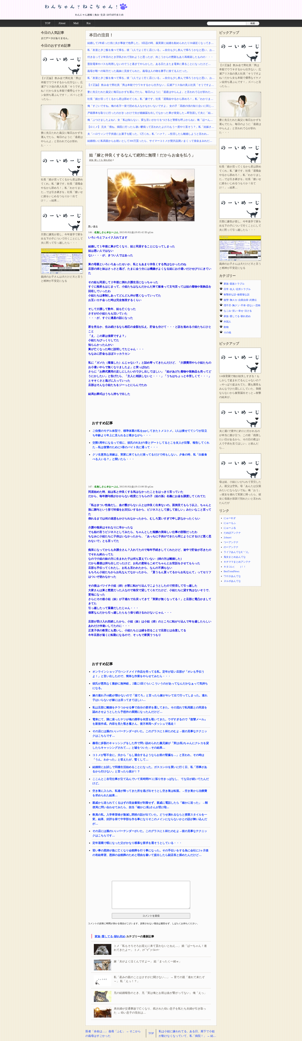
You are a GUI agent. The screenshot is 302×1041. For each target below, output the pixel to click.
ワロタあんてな (232, 576)
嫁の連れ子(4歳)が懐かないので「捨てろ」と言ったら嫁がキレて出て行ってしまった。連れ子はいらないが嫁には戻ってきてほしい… (149, 697)
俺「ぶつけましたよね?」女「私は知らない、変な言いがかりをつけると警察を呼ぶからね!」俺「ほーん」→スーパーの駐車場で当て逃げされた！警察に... (151, 120)
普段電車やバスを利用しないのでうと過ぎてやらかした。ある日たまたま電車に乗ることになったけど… (149, 64)
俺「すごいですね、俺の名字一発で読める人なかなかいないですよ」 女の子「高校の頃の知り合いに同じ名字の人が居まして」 (151, 106)
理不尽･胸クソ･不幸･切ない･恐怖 (242, 305)
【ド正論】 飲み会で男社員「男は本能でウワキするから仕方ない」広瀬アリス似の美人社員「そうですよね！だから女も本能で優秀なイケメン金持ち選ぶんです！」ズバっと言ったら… (151, 85)
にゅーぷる (230, 528)
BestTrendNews (231, 571)
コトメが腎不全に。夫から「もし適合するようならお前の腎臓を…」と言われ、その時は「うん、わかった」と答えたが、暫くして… (148, 757)
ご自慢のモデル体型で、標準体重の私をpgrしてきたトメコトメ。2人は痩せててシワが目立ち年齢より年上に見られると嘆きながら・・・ (149, 433)
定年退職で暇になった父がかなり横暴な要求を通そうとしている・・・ (137, 842)
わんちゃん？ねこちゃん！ (85, 10)
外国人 (227, 321)
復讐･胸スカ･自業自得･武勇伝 (240, 300)
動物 (226, 327)
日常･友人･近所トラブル (237, 289)
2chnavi (227, 537)
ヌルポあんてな (232, 581)
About (61, 23)
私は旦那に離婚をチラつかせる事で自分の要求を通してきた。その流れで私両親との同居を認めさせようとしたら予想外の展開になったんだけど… (149, 709)
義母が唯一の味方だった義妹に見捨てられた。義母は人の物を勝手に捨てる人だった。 (138, 71)
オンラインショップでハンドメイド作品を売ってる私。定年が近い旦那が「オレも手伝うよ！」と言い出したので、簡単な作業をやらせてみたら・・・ (148, 674)
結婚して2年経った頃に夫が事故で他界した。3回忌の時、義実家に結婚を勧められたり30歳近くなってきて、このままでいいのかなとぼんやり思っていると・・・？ (151, 43)
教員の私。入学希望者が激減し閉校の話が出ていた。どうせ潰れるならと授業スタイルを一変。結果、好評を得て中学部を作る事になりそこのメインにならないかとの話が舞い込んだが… (149, 819)
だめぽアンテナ (232, 533)
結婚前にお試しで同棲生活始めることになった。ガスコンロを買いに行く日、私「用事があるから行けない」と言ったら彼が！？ (149, 769)
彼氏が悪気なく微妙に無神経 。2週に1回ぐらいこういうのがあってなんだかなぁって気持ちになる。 (150, 686)
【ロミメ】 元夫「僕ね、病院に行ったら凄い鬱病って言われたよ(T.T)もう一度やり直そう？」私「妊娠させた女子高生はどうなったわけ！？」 (151, 126)
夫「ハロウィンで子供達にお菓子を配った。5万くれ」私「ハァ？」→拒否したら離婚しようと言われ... (148, 133)
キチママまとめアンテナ (237, 562)
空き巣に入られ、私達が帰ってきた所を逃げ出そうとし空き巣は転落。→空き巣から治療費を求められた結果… (149, 793)
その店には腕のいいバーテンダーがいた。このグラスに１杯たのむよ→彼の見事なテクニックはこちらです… (149, 733)
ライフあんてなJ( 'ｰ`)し (236, 552)
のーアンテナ (231, 547)
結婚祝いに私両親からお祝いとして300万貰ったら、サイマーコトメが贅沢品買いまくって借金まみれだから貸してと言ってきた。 (151, 140)
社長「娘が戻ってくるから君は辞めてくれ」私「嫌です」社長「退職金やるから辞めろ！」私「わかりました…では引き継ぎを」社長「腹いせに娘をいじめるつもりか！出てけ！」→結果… (151, 99)
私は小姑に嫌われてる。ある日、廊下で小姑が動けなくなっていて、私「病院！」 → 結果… (187, 1034)
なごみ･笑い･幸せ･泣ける (238, 311)
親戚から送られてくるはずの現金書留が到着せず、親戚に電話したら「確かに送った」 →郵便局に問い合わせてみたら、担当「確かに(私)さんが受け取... (150, 805)
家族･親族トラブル (234, 283)
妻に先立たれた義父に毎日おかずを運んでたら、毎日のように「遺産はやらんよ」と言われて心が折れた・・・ (151, 92)
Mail (75, 23)
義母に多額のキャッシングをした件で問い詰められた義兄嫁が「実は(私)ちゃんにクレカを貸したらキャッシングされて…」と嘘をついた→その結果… (150, 745)
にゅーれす (230, 518)
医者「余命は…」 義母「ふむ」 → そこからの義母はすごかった (113, 1033)
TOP (47, 23)
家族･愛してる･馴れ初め (100, 160)
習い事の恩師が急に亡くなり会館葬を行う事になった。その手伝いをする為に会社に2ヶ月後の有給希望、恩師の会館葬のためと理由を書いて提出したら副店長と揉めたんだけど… (150, 852)
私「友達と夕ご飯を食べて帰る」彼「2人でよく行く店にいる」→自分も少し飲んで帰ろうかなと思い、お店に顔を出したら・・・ (151, 50)
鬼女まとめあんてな (235, 557)
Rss (89, 23)
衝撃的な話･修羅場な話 (236, 294)
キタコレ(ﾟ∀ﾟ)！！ (235, 566)
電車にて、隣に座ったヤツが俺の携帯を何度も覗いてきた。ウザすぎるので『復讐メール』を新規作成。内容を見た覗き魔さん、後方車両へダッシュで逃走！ (149, 721)
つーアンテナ (231, 542)
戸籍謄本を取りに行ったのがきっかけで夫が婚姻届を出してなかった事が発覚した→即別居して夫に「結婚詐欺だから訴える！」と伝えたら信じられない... (151, 113)
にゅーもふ (230, 523)
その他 (227, 332)
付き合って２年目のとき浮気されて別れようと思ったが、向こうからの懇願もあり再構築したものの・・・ (150, 57)
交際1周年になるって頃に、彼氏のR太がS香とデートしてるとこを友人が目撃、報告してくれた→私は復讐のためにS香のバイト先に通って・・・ (150, 445)
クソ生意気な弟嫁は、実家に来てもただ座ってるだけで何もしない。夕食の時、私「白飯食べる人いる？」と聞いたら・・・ (149, 457)
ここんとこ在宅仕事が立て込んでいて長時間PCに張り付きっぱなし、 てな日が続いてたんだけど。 (150, 781)
